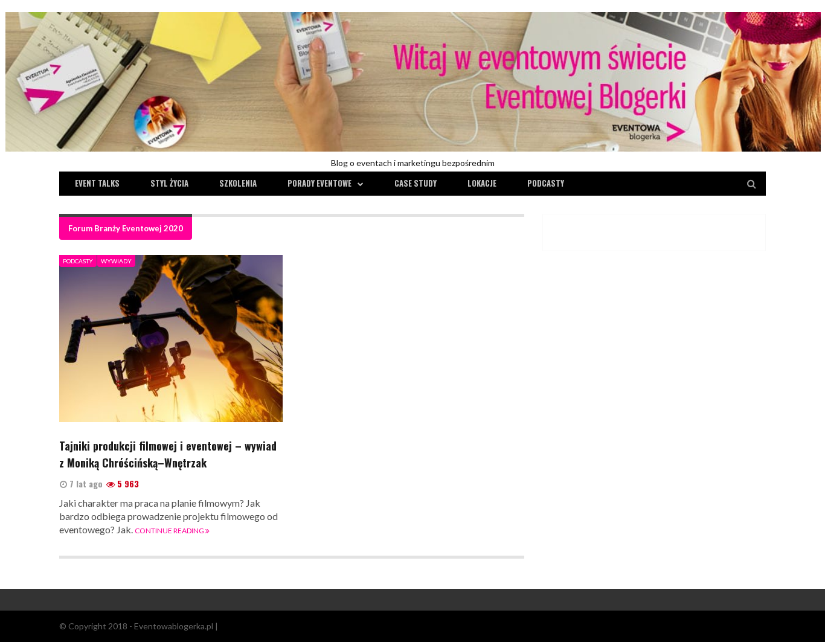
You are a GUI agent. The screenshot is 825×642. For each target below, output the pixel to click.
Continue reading (170, 530)
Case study (415, 183)
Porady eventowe (319, 183)
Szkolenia (238, 183)
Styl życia (169, 183)
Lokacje (481, 183)
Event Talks (97, 183)
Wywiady (116, 261)
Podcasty (545, 183)
